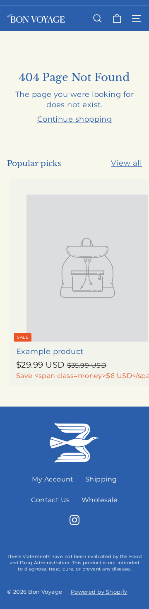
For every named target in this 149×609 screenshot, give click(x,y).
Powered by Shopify (99, 591)
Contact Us (50, 500)
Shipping (101, 479)
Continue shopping (74, 119)
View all (126, 163)
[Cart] (117, 18)
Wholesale (100, 500)
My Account (53, 479)
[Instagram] (74, 520)
